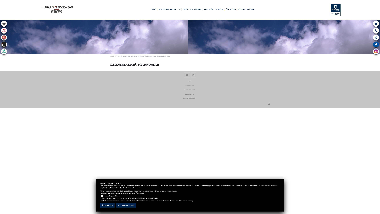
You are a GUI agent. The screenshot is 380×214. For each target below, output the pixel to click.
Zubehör (208, 9)
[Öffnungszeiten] (376, 24)
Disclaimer (189, 94)
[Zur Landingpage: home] (4, 24)
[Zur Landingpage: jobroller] (4, 51)
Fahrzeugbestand (192, 9)
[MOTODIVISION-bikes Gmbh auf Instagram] (193, 75)
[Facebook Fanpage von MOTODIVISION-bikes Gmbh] (187, 75)
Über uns (231, 9)
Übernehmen (107, 205)
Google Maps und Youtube (112, 196)
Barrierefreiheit (189, 98)
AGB (189, 81)
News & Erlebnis (246, 9)
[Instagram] (376, 51)
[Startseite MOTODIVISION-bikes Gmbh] (56, 9)
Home (154, 9)
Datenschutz (190, 90)
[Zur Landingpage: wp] (4, 44)
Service (220, 9)
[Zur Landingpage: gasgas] (4, 31)
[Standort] (376, 38)
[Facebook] (376, 44)
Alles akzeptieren (126, 205)
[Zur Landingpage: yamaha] (4, 38)
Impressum (189, 85)
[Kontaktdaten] (376, 31)
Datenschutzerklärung (133, 188)
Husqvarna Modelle (169, 9)
